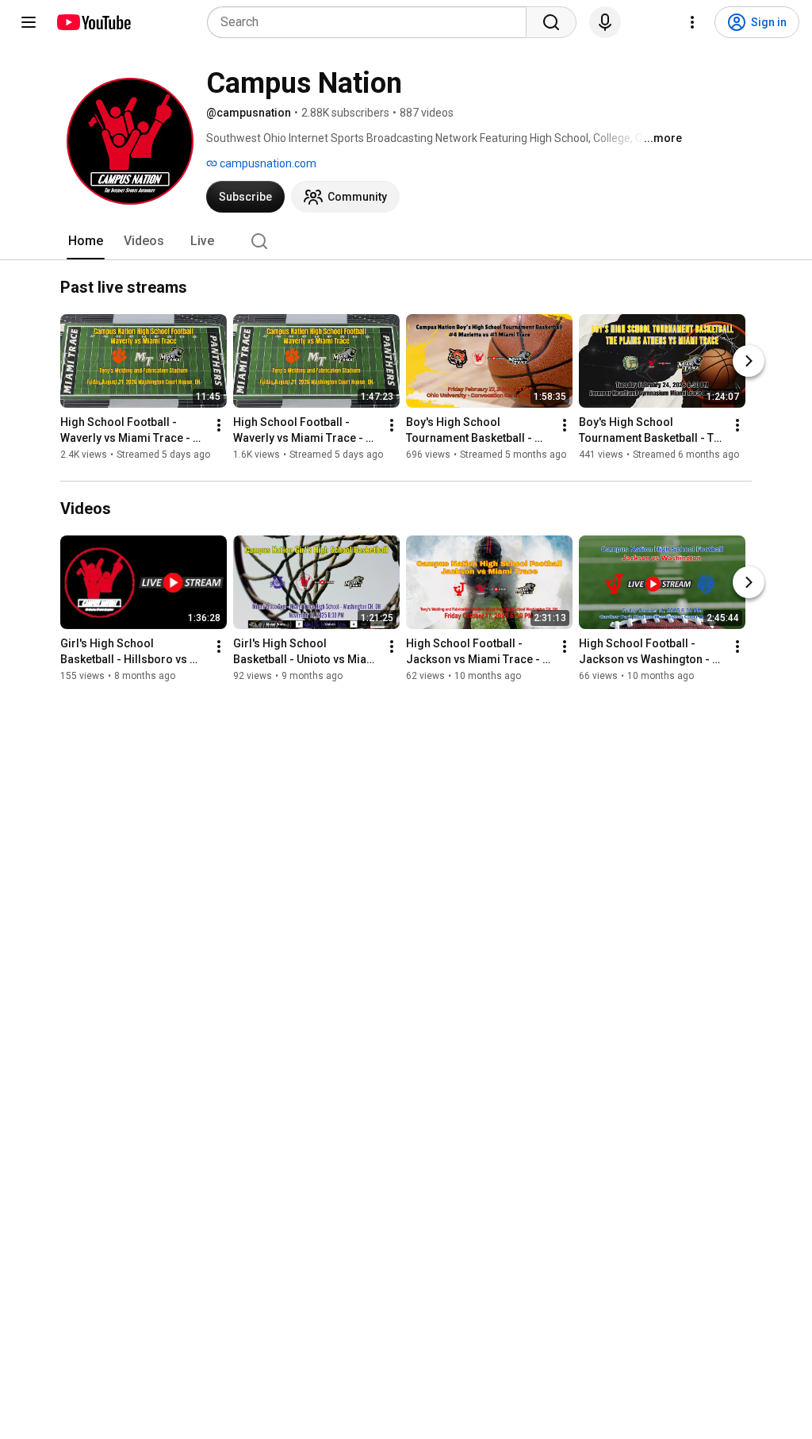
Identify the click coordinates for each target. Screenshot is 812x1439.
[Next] (748, 361)
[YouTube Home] (93, 22)
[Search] (551, 22)
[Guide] (28, 22)
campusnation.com (266, 163)
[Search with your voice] (605, 22)
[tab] (86, 241)
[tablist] (406, 241)
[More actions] (219, 425)
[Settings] (692, 22)
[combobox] (371, 22)
